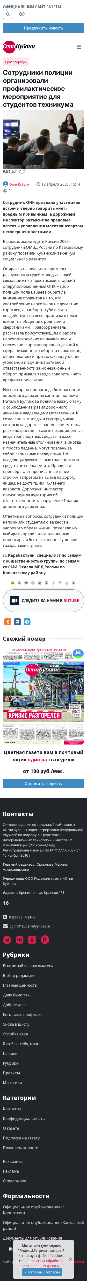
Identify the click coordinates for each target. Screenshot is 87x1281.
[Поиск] (8, 14)
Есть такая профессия (23, 1014)
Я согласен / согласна (42, 1272)
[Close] (70, 1259)
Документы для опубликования (32, 1238)
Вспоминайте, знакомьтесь (28, 965)
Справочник (14, 1181)
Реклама (11, 1171)
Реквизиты (13, 1161)
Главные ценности (20, 985)
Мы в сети (12, 1082)
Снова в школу (16, 1024)
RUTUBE (71, 600)
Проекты (11, 1073)
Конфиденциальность (24, 1118)
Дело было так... (17, 995)
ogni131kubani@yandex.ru (30, 926)
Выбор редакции (19, 975)
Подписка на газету (21, 1138)
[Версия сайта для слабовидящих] (22, 14)
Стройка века (15, 1034)
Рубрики (11, 1063)
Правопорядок (16, 62)
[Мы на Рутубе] (47, 941)
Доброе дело (15, 1004)
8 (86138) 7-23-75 (22, 917)
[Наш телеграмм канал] (9, 941)
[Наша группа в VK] (22, 941)
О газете (11, 1128)
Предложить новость (43, 28)
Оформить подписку (43, 783)
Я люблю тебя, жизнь (22, 1043)
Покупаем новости (20, 1147)
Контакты (12, 1108)
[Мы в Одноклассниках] (34, 941)
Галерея (10, 1053)
